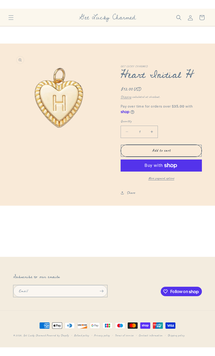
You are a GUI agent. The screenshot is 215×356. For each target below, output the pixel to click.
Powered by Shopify (57, 335)
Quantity (126, 121)
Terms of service (124, 335)
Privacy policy (102, 335)
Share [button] (131, 192)
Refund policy (81, 335)
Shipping (126, 97)
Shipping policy (176, 335)
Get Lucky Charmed (34, 335)
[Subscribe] (101, 291)
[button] (11, 17)
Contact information (151, 335)
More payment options (161, 178)
